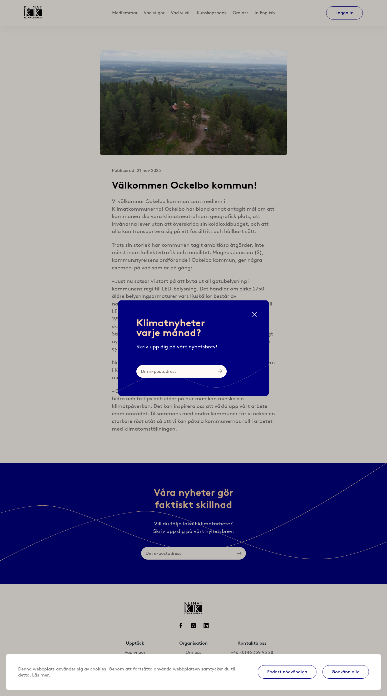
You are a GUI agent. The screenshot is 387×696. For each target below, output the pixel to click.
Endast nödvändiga (287, 671)
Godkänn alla (346, 671)
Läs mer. (41, 675)
